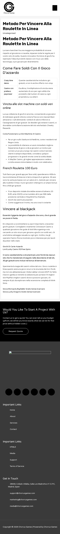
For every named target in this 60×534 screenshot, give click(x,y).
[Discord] (25, 392)
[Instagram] (34, 392)
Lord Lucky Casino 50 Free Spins (17, 249)
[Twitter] (17, 392)
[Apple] (42, 392)
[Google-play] (51, 392)
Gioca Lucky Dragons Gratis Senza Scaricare (21, 292)
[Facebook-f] (8, 392)
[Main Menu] (54, 8)
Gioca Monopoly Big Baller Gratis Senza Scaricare (24, 289)
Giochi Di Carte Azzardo (13, 246)
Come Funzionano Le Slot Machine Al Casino (22, 134)
